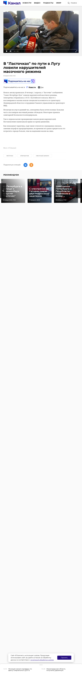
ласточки (9, 156)
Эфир (58, 3)
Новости (26, 3)
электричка (24, 156)
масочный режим (42, 156)
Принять (64, 658)
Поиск (74, 3)
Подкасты (48, 3)
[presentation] (3, 190)
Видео (37, 3)
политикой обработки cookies (42, 660)
